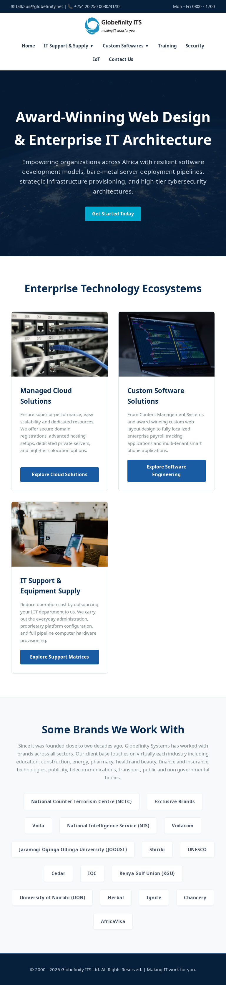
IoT (96, 59)
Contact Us (121, 59)
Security (195, 46)
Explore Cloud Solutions (59, 474)
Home (28, 46)
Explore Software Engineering (166, 470)
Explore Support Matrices (59, 657)
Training (167, 46)
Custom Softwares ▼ (126, 46)
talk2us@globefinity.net (39, 6)
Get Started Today (113, 213)
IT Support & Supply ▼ (69, 46)
